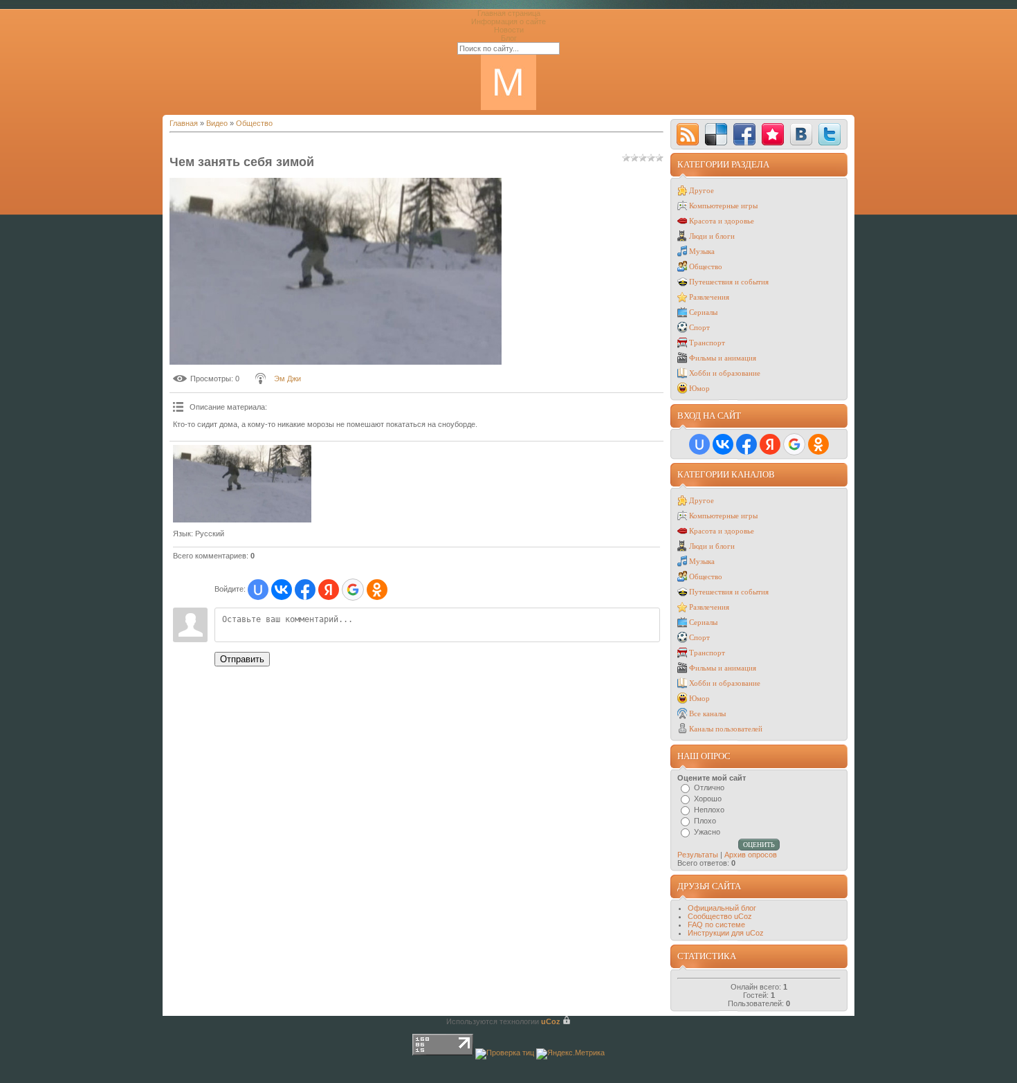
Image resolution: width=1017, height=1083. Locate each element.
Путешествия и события (729, 281)
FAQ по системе (716, 924)
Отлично (709, 787)
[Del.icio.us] (716, 134)
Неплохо (709, 810)
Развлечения (709, 297)
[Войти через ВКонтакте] (281, 589)
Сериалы (703, 312)
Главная (184, 123)
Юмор (699, 388)
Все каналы (707, 713)
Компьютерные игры (723, 205)
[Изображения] (242, 484)
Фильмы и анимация (722, 358)
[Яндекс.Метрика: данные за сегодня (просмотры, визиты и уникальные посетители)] (570, 1053)
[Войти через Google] (353, 590)
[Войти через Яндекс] (328, 589)
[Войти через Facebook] (305, 589)
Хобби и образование (724, 373)
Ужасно (707, 832)
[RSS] (688, 134)
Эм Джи (287, 378)
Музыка (702, 251)
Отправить (242, 659)
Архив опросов (750, 854)
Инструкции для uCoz (726, 933)
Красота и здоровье (721, 221)
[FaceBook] (744, 134)
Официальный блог (722, 908)
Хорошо (708, 798)
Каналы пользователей (725, 729)
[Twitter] (829, 134)
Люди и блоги (712, 236)
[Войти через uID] (258, 589)
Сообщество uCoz (720, 916)
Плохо (705, 821)
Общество (254, 123)
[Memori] (773, 134)
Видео (217, 123)
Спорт (699, 327)
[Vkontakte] (801, 134)
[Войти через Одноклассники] (377, 589)
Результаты (697, 854)
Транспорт (707, 342)
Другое (701, 190)
